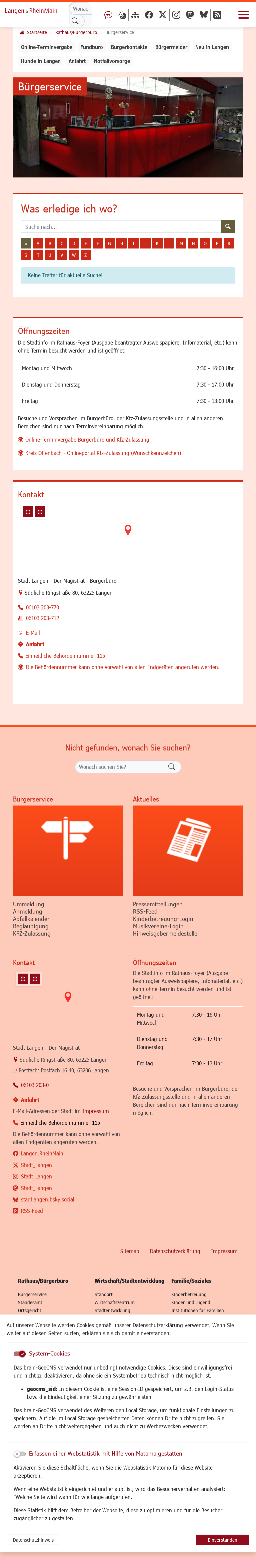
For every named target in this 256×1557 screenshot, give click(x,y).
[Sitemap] (135, 14)
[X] (162, 14)
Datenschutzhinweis (33, 1540)
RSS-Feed (32, 1210)
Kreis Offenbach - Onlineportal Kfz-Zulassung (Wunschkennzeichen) (103, 453)
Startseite (37, 32)
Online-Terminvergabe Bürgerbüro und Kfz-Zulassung (87, 439)
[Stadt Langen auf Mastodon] (190, 14)
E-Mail (33, 632)
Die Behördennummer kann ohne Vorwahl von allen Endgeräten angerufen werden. (123, 667)
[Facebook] (149, 14)
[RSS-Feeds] (217, 14)
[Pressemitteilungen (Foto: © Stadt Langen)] (188, 851)
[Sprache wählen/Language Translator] (121, 14)
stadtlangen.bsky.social (47, 1199)
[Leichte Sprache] (108, 14)
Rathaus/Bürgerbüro (76, 32)
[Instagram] (176, 14)
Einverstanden (222, 1540)
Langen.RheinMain (42, 1153)
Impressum (95, 1111)
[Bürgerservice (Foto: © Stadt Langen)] (68, 851)
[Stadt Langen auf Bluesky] (203, 14)
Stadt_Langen (36, 1165)
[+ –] (128, 535)
